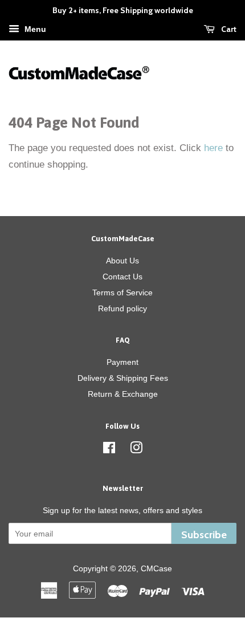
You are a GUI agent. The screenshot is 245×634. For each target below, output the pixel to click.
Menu (34, 29)
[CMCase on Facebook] (109, 449)
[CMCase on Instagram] (136, 449)
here (213, 148)
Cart (227, 29)
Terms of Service (122, 292)
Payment (122, 362)
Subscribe (204, 534)
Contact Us (122, 276)
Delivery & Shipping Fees (122, 378)
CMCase (156, 568)
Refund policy (122, 308)
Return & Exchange (123, 394)
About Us (122, 260)
